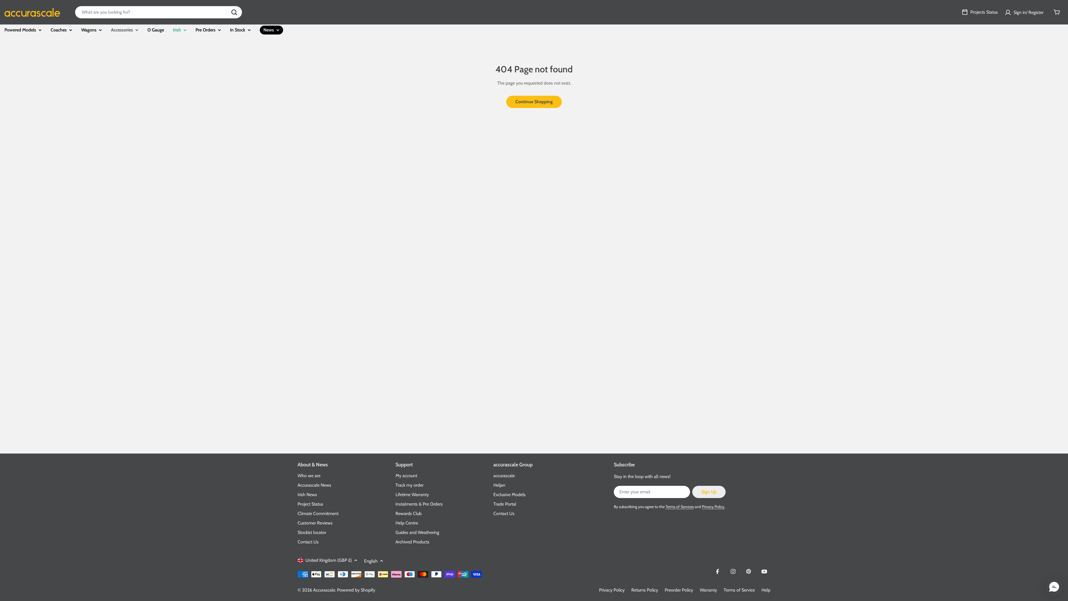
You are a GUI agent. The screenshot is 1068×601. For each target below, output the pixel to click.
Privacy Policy (612, 590)
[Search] (234, 12)
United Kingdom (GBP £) (328, 560)
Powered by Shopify (356, 590)
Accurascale (324, 590)
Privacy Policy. (713, 506)
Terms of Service (739, 590)
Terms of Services (680, 506)
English (371, 561)
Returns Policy (644, 590)
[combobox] (158, 12)
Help (766, 590)
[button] (1054, 587)
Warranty (708, 590)
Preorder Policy (679, 590)
